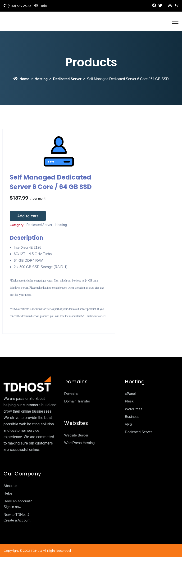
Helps (8, 493)
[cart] (176, 5)
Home (24, 79)
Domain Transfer (77, 401)
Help (43, 6)
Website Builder (76, 435)
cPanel (130, 394)
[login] (170, 5)
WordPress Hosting (79, 443)
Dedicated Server (67, 79)
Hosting (41, 79)
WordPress (133, 409)
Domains (71, 394)
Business (132, 417)
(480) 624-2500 (19, 6)
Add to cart (27, 216)
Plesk (129, 401)
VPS (128, 424)
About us (10, 486)
